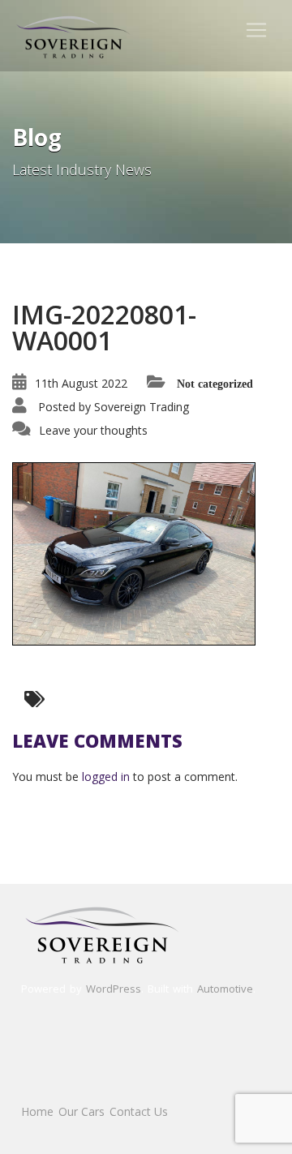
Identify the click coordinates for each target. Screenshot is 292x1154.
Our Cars (81, 1111)
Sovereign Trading (141, 406)
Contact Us (139, 1111)
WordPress (113, 988)
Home (37, 1111)
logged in (106, 776)
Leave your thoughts (93, 430)
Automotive (225, 988)
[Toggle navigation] (256, 30)
